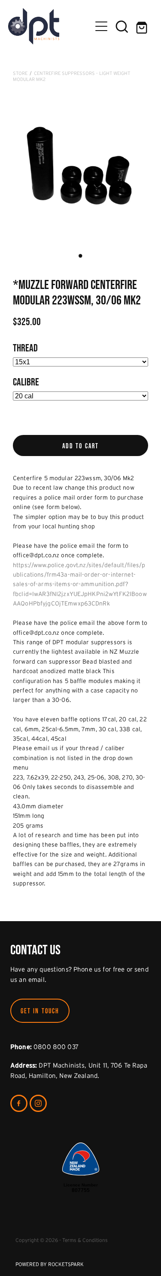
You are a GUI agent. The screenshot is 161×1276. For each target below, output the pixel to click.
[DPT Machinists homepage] (49, 26)
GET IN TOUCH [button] (40, 1011)
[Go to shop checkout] (142, 26)
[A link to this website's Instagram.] (38, 1103)
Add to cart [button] (80, 446)
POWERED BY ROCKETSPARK (49, 1264)
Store (20, 73)
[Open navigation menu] (101, 26)
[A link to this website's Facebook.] (18, 1103)
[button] (122, 26)
